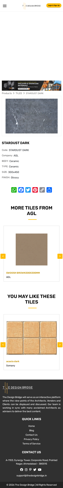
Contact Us (31, 434)
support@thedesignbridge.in (31, 475)
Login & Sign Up (54, 5)
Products (7, 93)
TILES (19, 93)
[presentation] (3, 256)
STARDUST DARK (35, 93)
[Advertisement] (31, 45)
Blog (31, 430)
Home (31, 426)
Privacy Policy (31, 439)
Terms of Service (31, 443)
